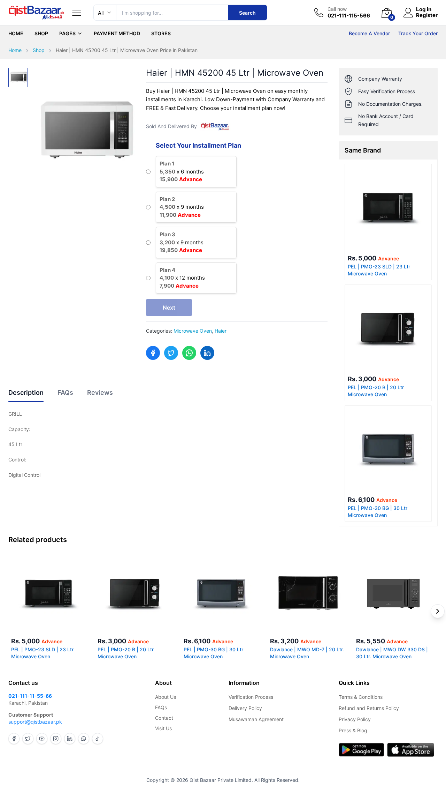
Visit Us (163, 728)
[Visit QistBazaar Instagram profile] (55, 738)
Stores (161, 33)
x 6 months (182, 171)
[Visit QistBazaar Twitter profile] (27, 738)
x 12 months (182, 278)
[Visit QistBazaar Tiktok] (97, 738)
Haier (220, 331)
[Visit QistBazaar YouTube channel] (41, 738)
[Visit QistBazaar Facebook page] (14, 738)
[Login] (408, 12)
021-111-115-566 (349, 16)
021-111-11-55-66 (30, 696)
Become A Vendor (369, 33)
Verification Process (251, 697)
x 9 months (182, 207)
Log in (423, 10)
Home (15, 33)
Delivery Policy (245, 708)
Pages (67, 33)
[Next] (438, 611)
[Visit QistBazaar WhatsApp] (83, 738)
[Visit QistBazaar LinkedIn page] (69, 738)
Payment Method (117, 33)
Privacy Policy (355, 719)
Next (169, 307)
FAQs (161, 707)
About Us (165, 697)
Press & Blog (353, 730)
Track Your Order (418, 33)
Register (427, 15)
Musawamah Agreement (256, 719)
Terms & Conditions (361, 697)
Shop (41, 33)
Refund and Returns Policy (369, 708)
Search (247, 13)
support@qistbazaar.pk (35, 722)
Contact (164, 718)
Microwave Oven (193, 331)
